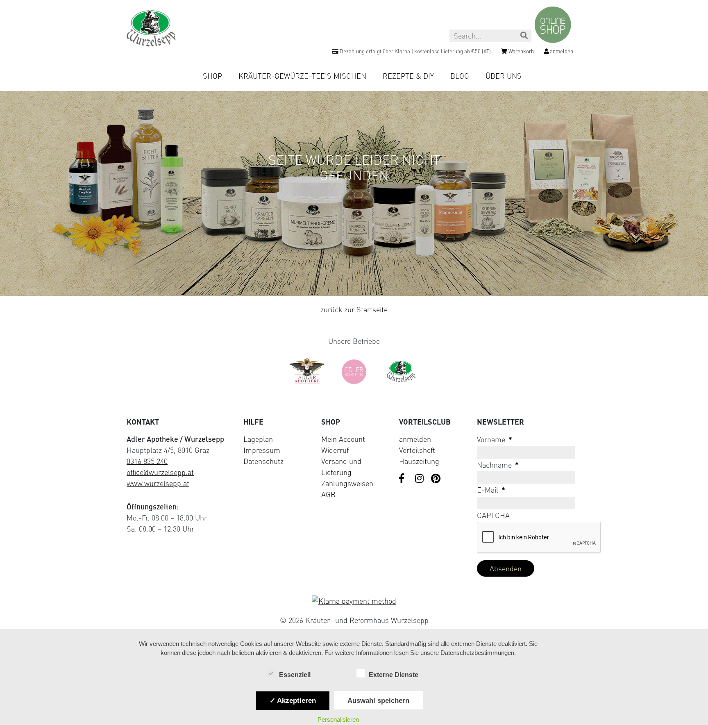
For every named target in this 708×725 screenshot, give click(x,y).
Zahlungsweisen (347, 483)
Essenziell (295, 674)
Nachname (498, 464)
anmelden (415, 438)
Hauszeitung (419, 461)
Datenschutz (263, 461)
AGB (328, 494)
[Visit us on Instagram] (420, 479)
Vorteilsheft (417, 450)
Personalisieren (338, 719)
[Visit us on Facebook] (404, 479)
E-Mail (491, 489)
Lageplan (258, 438)
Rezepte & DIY (408, 75)
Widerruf (335, 450)
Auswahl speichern (378, 700)
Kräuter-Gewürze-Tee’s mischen (302, 75)
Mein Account (343, 438)
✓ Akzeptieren (293, 700)
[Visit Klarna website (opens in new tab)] (354, 601)
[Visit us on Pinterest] (436, 479)
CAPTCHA (493, 515)
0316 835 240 (147, 461)
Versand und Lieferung (341, 467)
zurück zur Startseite (354, 309)
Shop (212, 75)
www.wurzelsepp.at (158, 483)
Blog (459, 75)
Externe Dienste (393, 674)
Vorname (494, 439)
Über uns (504, 75)
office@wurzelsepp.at (160, 472)
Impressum (261, 450)
